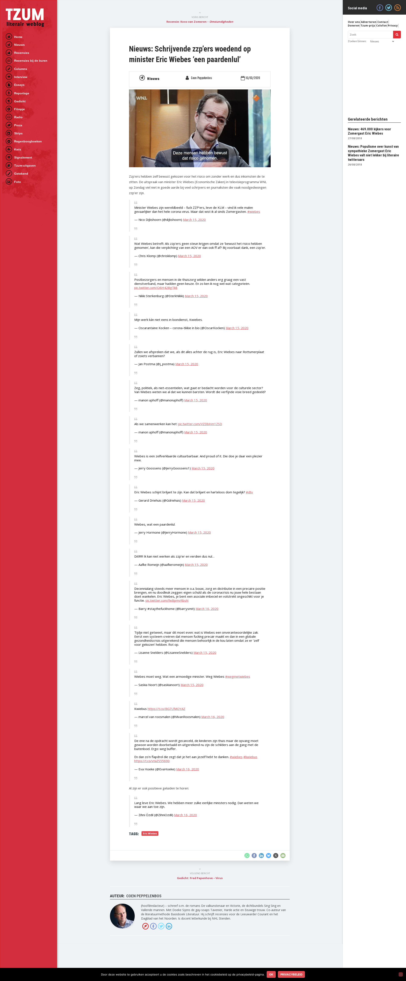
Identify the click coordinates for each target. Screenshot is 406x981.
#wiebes (253, 211)
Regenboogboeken (28, 141)
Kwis (17, 149)
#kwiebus (250, 757)
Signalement (23, 157)
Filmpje (19, 109)
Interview (20, 77)
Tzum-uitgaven (25, 165)
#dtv (249, 492)
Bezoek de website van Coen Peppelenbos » (145, 926)
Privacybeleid (291, 974)
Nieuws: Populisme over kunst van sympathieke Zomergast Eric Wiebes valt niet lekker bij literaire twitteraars (373, 152)
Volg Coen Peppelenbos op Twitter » (161, 926)
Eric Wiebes (150, 833)
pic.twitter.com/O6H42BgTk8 (155, 287)
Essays (19, 84)
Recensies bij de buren (30, 60)
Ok (271, 974)
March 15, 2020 (194, 219)
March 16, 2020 (207, 609)
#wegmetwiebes (237, 676)
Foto (17, 182)
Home (18, 37)
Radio (18, 117)
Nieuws (19, 44)
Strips (18, 133)
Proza (18, 125)
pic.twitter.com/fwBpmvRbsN (166, 600)
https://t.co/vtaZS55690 (152, 761)
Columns (20, 69)
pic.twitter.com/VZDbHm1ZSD (200, 424)
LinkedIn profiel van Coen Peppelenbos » (169, 926)
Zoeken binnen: (357, 41)
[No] (401, 974)
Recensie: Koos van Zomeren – (199, 22)
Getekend (21, 173)
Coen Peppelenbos (201, 78)
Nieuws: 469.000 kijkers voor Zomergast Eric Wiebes (369, 131)
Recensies (21, 52)
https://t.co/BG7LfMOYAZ (166, 709)
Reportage (21, 93)
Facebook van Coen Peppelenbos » (153, 926)
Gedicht (20, 101)
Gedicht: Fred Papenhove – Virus (200, 878)
